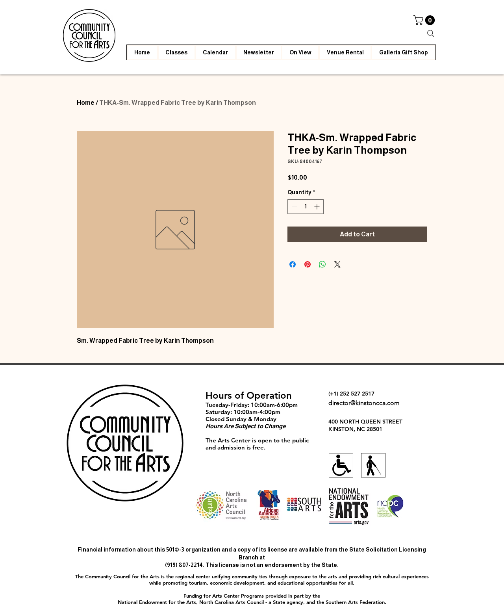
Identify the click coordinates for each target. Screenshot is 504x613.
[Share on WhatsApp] (322, 264)
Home (85, 102)
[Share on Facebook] (292, 264)
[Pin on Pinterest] (307, 264)
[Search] (430, 33)
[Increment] (317, 207)
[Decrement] (293, 207)
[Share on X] (337, 264)
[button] (425, 20)
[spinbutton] (305, 207)
